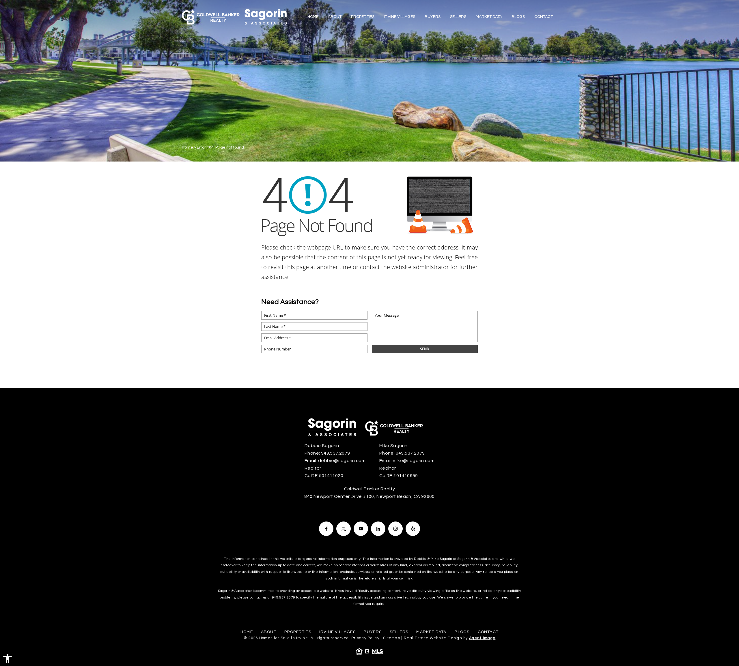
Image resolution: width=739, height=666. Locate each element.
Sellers (458, 17)
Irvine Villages (399, 17)
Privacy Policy (365, 638)
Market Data (489, 17)
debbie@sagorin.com (341, 460)
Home (312, 17)
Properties (362, 17)
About (334, 17)
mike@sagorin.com (413, 460)
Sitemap (391, 638)
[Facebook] (326, 528)
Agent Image (482, 638)
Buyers (433, 17)
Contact (543, 17)
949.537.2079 (335, 453)
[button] (7, 658)
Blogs (518, 17)
